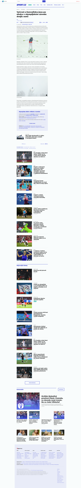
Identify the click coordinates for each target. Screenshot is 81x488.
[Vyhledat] (43, 1)
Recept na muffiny (43, 453)
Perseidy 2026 (33, 461)
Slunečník (33, 463)
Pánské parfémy (56, 464)
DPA (33, 470)
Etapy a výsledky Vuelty (28, 453)
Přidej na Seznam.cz (60, 475)
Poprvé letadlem (51, 453)
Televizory (47, 464)
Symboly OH (38, 127)
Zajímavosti (42, 127)
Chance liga (34, 452)
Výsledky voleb (19, 454)
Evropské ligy (36, 221)
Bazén (22, 463)
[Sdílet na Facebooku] (45, 143)
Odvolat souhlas (59, 481)
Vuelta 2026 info (27, 452)
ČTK (17, 19)
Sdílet (45, 22)
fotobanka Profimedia (40, 470)
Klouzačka (36, 463)
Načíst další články (32, 382)
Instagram (58, 472)
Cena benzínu (37, 461)
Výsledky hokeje (32, 123)
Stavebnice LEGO (31, 464)
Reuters (35, 470)
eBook (42, 22)
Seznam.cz (78, 1)
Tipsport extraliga (35, 454)
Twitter (58, 473)
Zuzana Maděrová (27, 116)
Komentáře (20, 389)
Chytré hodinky (52, 464)
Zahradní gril (47, 463)
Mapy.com (23, 461)
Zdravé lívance (43, 454)
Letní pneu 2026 (59, 452)
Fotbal (34, 4)
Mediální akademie (59, 480)
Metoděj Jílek (35, 116)
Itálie (34, 151)
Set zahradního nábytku (41, 463)
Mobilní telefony (26, 464)
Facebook (58, 471)
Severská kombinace (32, 148)
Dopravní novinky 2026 (60, 454)
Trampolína (30, 463)
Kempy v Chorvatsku (52, 452)
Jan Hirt (26, 454)
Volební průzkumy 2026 (20, 453)
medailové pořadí (29, 115)
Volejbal (35, 179)
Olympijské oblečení (26, 127)
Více (63, 4)
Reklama (58, 474)
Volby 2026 (18, 452)
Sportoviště (21, 127)
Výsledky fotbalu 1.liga (36, 453)
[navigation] (1, 1)
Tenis (41, 4)
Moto (44, 4)
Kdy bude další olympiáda (23, 128)
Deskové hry (44, 464)
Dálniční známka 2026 (60, 453)
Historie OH (33, 127)
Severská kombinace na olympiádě (22, 148)
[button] (32, 46)
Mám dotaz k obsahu (60, 479)
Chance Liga (36, 207)
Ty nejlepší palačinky (43, 452)
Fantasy (30, 4)
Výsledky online (50, 4)
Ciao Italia (23, 120)
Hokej (38, 4)
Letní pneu (40, 464)
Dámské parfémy (36, 464)
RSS (57, 470)
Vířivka (50, 463)
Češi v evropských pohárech (44, 461)
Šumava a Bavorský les (52, 454)
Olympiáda (27, 134)
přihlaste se (31, 22)
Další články (61, 389)
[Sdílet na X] (47, 143)
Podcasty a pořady (57, 4)
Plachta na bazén (25, 463)
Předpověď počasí (28, 461)
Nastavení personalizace (60, 482)
